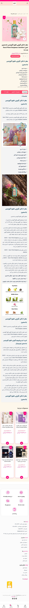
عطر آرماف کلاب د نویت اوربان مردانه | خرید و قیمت (21, 460)
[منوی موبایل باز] (27, 3)
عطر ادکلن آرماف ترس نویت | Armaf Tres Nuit (7, 460)
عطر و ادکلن (20, 13)
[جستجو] (1, 3)
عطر (24, 13)
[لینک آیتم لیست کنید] (14, 540)
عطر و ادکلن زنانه (14, 13)
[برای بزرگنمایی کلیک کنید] (24, 38)
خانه (27, 13)
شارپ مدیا (13, 596)
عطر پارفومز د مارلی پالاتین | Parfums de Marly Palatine (21, 426)
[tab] (24, 92)
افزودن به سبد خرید (15, 56)
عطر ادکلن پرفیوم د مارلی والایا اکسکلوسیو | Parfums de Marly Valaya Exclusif (7, 427)
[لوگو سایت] (14, 3)
